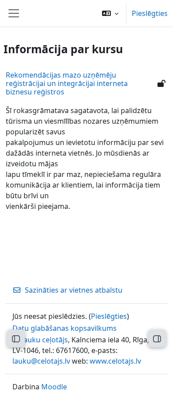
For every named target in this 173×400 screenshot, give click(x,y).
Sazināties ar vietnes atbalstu (73, 290)
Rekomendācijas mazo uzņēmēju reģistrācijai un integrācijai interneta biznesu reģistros (67, 83)
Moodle (54, 387)
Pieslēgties (150, 13)
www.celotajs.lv (115, 361)
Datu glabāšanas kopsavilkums (64, 328)
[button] (110, 13)
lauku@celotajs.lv (41, 361)
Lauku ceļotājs (44, 340)
